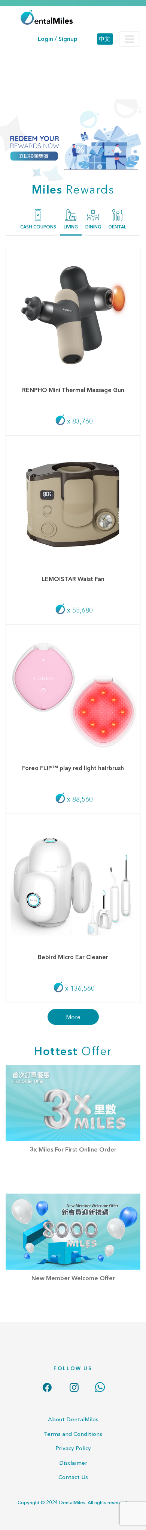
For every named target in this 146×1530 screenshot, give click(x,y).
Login (45, 38)
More (73, 1017)
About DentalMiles (73, 1419)
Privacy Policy (73, 1448)
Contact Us (73, 1476)
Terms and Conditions (73, 1433)
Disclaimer (73, 1462)
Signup (67, 38)
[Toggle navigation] (129, 39)
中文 (104, 38)
